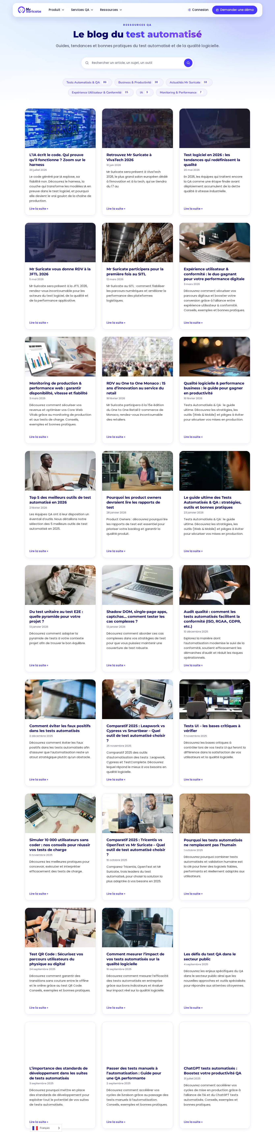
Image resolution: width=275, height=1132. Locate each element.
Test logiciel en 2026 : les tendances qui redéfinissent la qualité (212, 160)
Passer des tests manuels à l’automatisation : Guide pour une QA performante (133, 1073)
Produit (54, 10)
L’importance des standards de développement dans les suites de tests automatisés (58, 1073)
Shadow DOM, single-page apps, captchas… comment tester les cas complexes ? (136, 617)
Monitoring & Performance (181, 92)
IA (144, 92)
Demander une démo (237, 10)
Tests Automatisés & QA (86, 82)
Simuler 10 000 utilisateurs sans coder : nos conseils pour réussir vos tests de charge (59, 845)
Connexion (200, 10)
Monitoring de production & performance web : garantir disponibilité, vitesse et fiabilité (58, 388)
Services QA (80, 10)
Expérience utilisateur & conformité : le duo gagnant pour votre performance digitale (214, 274)
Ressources (109, 10)
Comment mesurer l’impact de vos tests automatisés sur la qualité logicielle (135, 959)
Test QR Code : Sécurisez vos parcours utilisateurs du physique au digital (56, 959)
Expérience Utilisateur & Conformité (100, 92)
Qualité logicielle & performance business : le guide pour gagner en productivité (214, 388)
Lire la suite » (38, 209)
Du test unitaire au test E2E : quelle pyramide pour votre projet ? (56, 617)
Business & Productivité (138, 82)
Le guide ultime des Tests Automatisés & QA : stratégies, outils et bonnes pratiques (212, 502)
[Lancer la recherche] (188, 63)
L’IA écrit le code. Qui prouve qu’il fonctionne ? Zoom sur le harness (57, 160)
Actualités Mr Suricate (188, 82)
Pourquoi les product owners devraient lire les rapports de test (133, 502)
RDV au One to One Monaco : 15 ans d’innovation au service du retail (135, 388)
